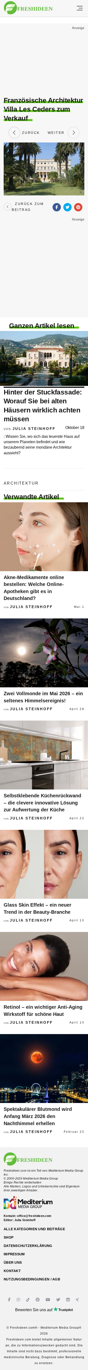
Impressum (14, 1254)
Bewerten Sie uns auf (34, 1310)
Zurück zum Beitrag (28, 207)
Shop (8, 1237)
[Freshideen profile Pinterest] (38, 1300)
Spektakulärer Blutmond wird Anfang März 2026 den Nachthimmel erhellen (38, 1116)
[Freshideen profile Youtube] (48, 1300)
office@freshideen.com (34, 1216)
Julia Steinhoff (33, 428)
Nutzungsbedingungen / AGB (32, 1279)
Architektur (21, 483)
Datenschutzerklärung (28, 1246)
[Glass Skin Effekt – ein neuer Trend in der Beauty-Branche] (44, 864)
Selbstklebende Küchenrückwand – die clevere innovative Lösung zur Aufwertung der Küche (42, 802)
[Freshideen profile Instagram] (19, 1300)
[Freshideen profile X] (58, 1300)
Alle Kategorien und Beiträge (34, 1229)
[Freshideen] (28, 8)
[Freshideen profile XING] (78, 1300)
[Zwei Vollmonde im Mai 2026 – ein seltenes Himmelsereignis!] (44, 652)
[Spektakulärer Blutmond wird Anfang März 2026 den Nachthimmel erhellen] (44, 1068)
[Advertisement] (44, 60)
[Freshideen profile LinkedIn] (68, 1300)
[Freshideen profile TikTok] (28, 1300)
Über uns (13, 1262)
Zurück (30, 133)
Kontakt (12, 1271)
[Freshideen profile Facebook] (10, 1300)
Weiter (58, 133)
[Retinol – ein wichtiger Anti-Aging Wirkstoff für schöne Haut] (44, 966)
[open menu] (79, 8)
